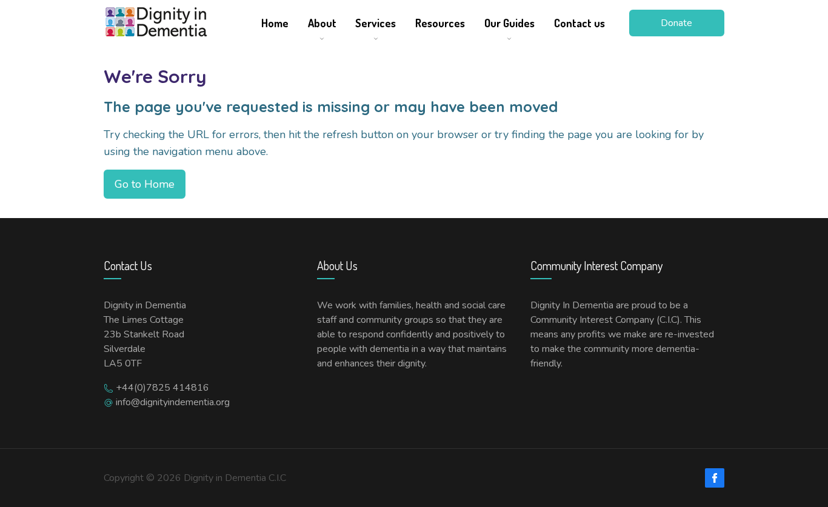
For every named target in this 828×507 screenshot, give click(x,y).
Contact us (579, 23)
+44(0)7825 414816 (162, 387)
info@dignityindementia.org (173, 402)
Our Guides (509, 23)
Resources (440, 23)
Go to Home (145, 184)
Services (375, 23)
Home (275, 23)
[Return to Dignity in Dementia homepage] (176, 23)
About (322, 23)
